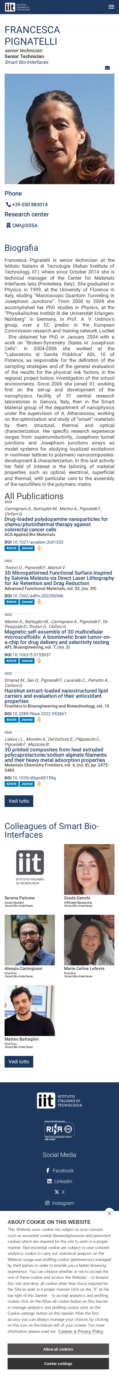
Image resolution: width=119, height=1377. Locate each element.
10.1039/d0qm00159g (30, 777)
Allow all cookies (58, 1349)
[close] (109, 1213)
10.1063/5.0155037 (28, 654)
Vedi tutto (19, 801)
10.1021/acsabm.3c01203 (34, 542)
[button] (107, 68)
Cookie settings (58, 1364)
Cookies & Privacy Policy (80, 1331)
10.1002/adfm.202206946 (34, 595)
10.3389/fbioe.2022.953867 (36, 713)
